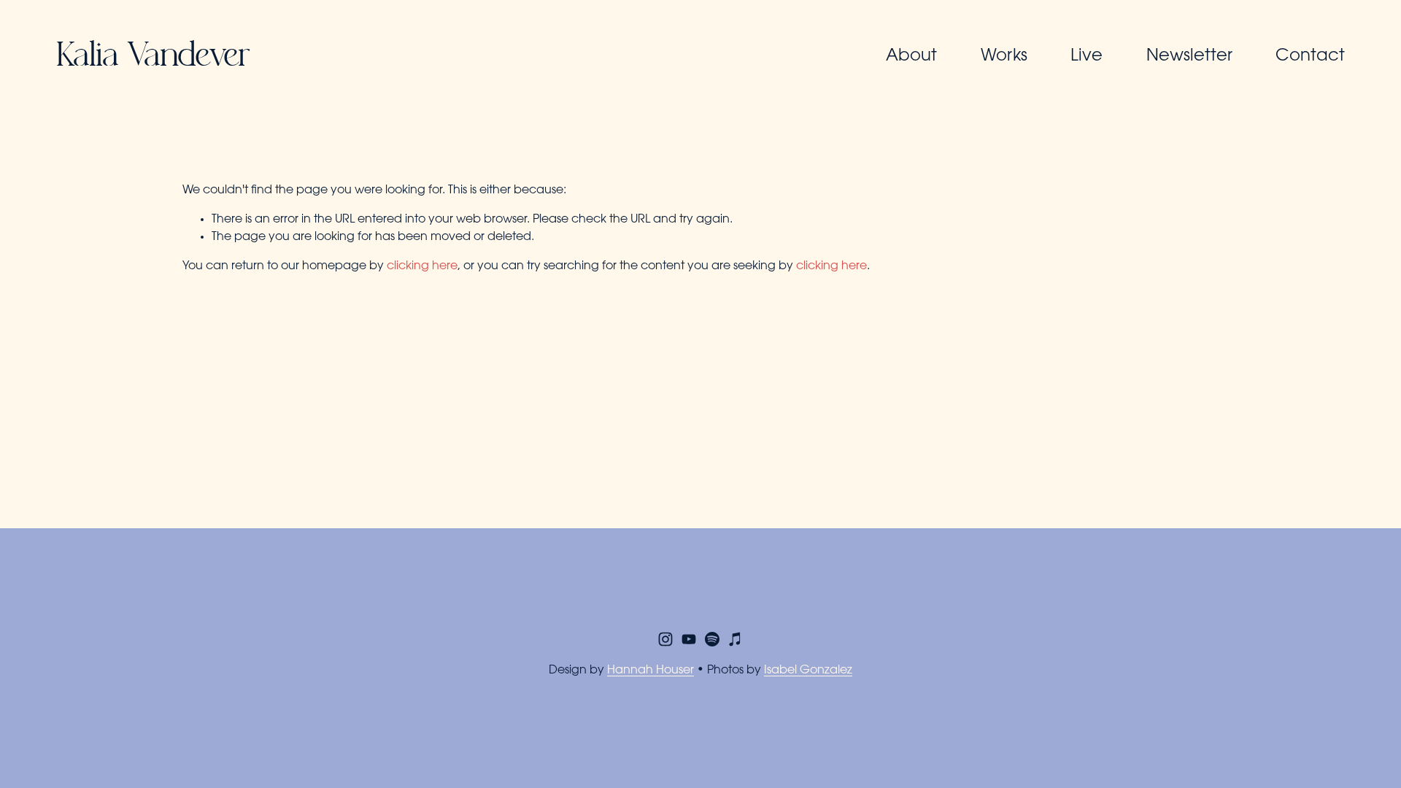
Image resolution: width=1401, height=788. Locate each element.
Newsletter (1189, 56)
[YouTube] (689, 639)
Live (1086, 56)
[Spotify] (712, 639)
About (911, 56)
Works (1004, 56)
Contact (1310, 56)
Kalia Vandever (153, 56)
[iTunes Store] (735, 639)
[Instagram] (665, 639)
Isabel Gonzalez (808, 670)
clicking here (422, 266)
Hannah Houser (650, 670)
